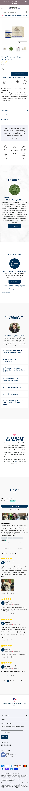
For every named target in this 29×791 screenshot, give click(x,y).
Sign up (4, 736)
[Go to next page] (24, 681)
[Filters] (6, 553)
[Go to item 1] (6, 516)
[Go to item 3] (22, 516)
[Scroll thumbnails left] (2, 48)
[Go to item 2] (14, 516)
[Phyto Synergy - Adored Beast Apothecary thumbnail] (11, 49)
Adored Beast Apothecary (8, 55)
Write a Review (14, 506)
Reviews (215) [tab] (7, 548)
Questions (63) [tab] (21, 548)
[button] (4, 62)
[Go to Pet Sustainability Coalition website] (8, 757)
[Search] (26, 12)
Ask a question (14, 509)
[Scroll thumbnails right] (26, 516)
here (15, 461)
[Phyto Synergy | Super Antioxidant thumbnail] (4, 49)
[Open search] (2, 553)
